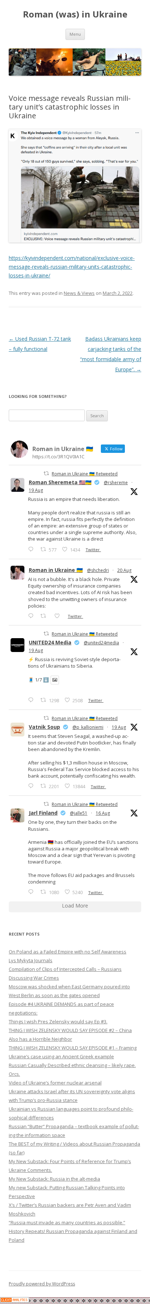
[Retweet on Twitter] (46, 473)
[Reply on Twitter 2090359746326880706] (32, 616)
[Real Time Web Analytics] (14, 1300)
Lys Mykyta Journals (30, 960)
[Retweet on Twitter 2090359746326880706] (45, 616)
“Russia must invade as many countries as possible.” (67, 1222)
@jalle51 (78, 813)
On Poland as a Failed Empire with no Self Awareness (67, 951)
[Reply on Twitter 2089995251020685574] (32, 786)
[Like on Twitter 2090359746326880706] (59, 616)
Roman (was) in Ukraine (75, 14)
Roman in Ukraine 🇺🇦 (56, 569)
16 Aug (103, 813)
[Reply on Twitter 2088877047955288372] (32, 892)
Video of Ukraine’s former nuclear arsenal (55, 1082)
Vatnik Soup (44, 726)
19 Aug (36, 490)
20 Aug (124, 570)
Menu (75, 34)
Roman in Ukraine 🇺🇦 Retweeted (85, 474)
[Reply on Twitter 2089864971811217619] (32, 700)
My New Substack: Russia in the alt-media (54, 1178)
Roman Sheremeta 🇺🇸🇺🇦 (60, 482)
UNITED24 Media (50, 642)
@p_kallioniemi (87, 727)
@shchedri (98, 570)
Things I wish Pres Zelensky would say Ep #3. (58, 1021)
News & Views (79, 293)
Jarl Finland (43, 812)
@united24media (101, 643)
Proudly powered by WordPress (42, 1284)
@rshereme (116, 482)
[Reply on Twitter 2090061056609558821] (32, 549)
